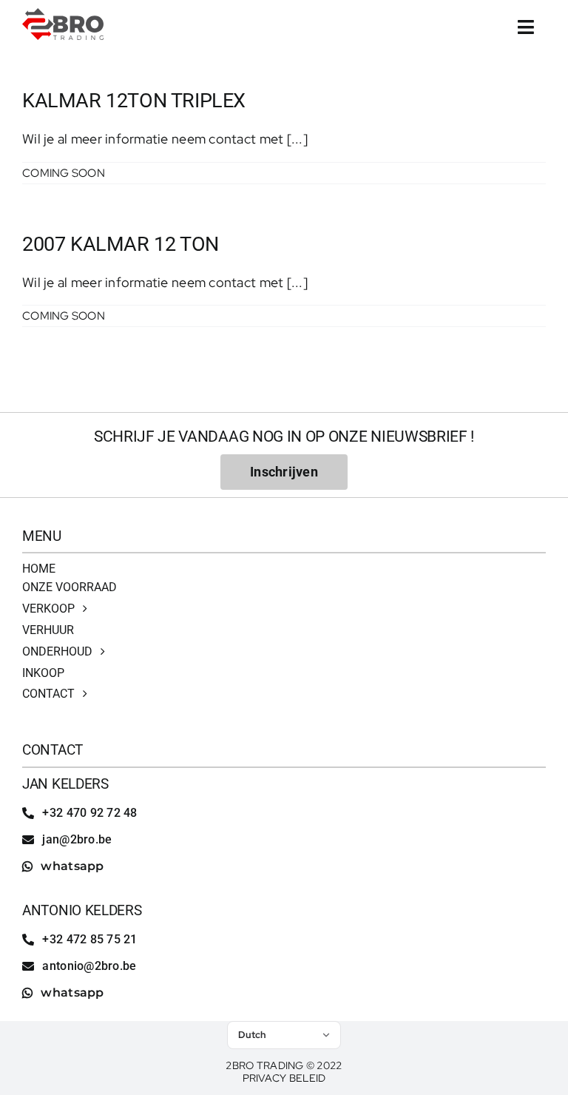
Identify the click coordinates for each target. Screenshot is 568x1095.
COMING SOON (63, 173)
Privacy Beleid (284, 1078)
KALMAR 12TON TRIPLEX (134, 100)
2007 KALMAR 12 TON (120, 244)
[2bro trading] (63, 14)
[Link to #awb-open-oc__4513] (526, 27)
